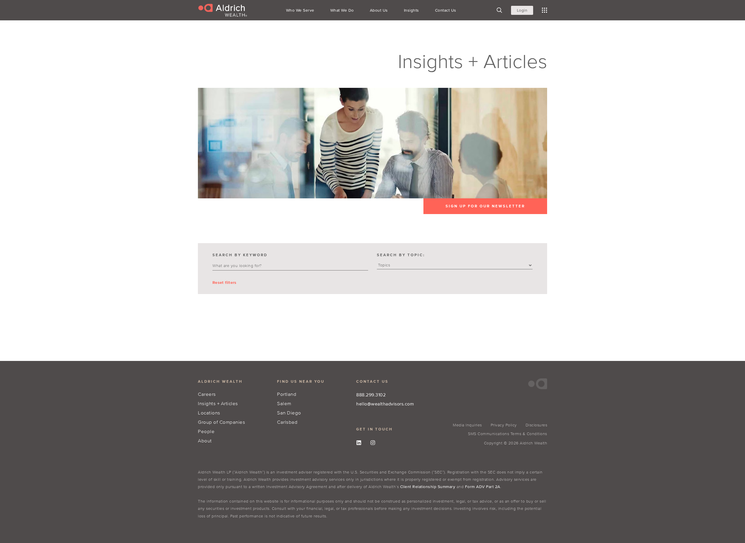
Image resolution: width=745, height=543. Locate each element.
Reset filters (224, 282)
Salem (284, 403)
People (206, 431)
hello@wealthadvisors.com (385, 403)
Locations (209, 412)
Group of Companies (221, 422)
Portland (286, 394)
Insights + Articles (218, 403)
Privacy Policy (504, 425)
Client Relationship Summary (427, 487)
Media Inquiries (467, 425)
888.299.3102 (371, 394)
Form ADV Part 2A (482, 487)
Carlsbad (287, 422)
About (205, 440)
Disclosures (536, 425)
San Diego (289, 412)
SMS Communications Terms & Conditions (507, 434)
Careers (207, 394)
